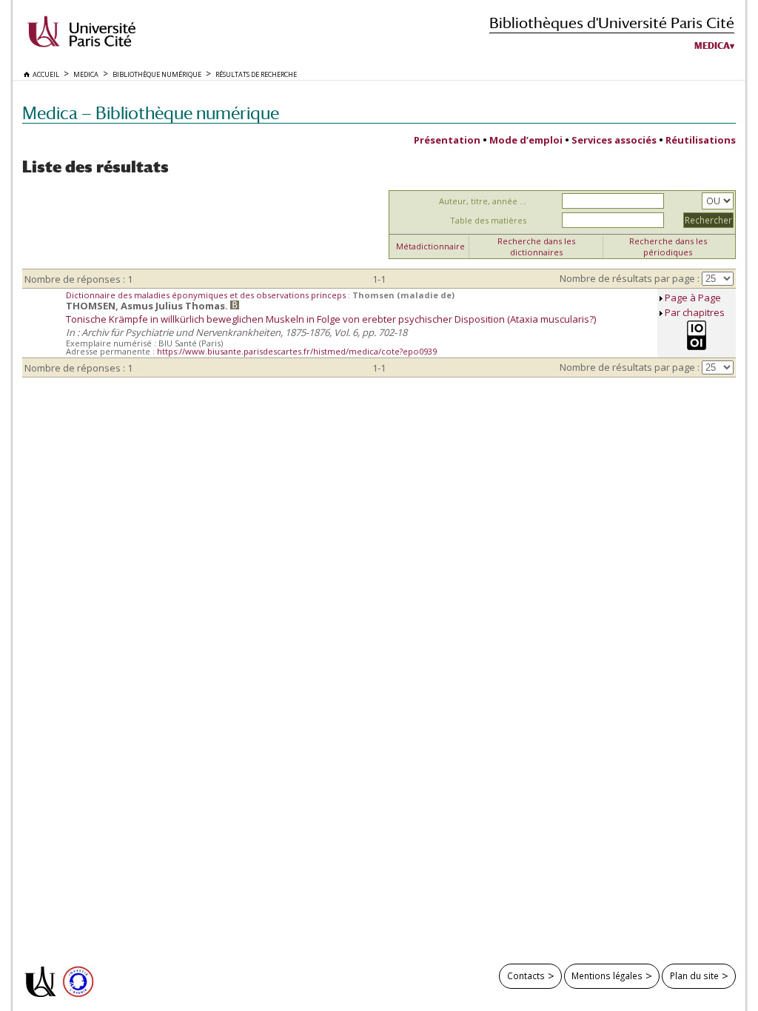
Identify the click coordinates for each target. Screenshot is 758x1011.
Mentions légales (607, 975)
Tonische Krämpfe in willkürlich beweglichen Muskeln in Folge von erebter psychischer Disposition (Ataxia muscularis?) (331, 319)
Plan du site (694, 975)
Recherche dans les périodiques (668, 246)
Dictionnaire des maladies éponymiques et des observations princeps (207, 294)
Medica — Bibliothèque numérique (150, 113)
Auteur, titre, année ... (482, 200)
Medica (712, 46)
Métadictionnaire (430, 246)
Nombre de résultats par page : (630, 278)
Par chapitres (695, 312)
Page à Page (693, 297)
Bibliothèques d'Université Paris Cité (611, 22)
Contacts (526, 975)
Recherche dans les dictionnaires (536, 246)
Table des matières (488, 220)
